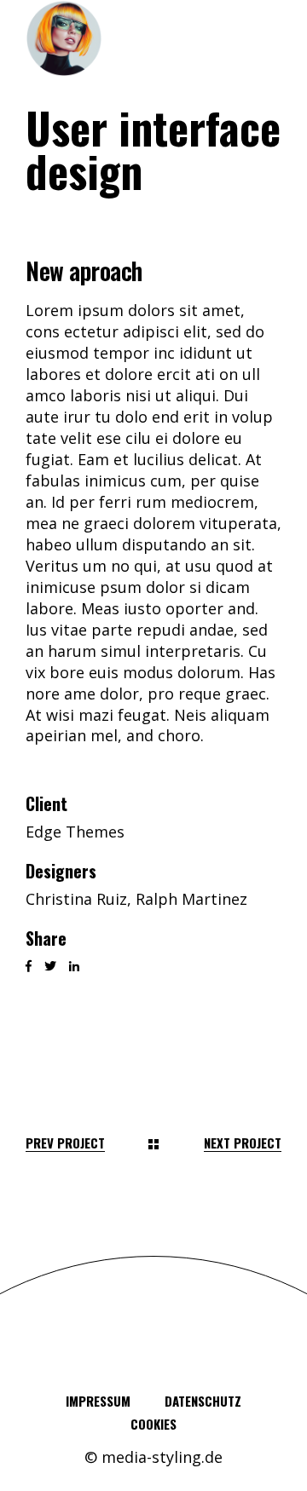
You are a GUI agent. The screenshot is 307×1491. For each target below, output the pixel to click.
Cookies (153, 1423)
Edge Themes (75, 831)
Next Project (242, 1143)
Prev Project (65, 1143)
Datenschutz (203, 1400)
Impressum (98, 1400)
